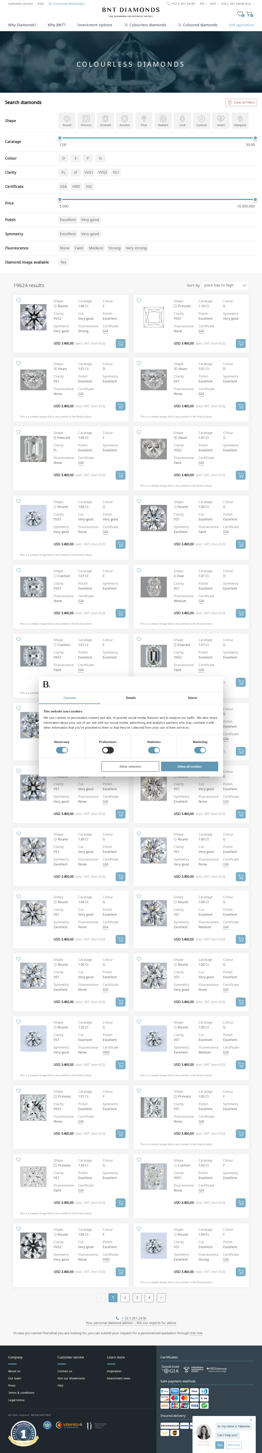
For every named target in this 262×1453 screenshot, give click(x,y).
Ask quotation (241, 25)
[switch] (108, 750)
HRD (76, 186)
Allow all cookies (189, 766)
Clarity (59, 314)
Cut (81, 314)
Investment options (94, 25)
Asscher (125, 125)
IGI (89, 186)
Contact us (65, 1371)
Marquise (240, 125)
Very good (90, 220)
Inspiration (114, 1371)
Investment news (118, 1378)
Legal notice (16, 1400)
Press (12, 1385)
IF (76, 172)
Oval (182, 125)
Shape (58, 301)
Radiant (163, 125)
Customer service (20, 3)
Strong (114, 248)
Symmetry (61, 326)
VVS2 (102, 172)
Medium (96, 248)
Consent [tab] (69, 698)
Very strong (136, 248)
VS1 (116, 172)
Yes (63, 262)
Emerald (105, 125)
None (64, 248)
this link (196, 1333)
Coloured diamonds (200, 25)
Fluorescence (88, 326)
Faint (79, 248)
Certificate (111, 326)
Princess (86, 125)
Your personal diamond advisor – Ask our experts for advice (131, 1323)
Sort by (193, 285)
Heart (221, 125)
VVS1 (89, 172)
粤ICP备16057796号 (41, 1415)
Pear (144, 125)
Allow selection (130, 766)
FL (63, 172)
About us (14, 1371)
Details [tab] (131, 698)
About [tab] (192, 698)
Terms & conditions (21, 1393)
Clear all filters (244, 102)
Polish (107, 314)
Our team (14, 1378)
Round (67, 125)
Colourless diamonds (148, 25)
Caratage (85, 301)
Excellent (68, 220)
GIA (63, 186)
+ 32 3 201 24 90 (133, 1318)
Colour (108, 301)
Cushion (201, 125)
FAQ (41, 3)
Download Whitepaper (69, 4)
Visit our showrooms (71, 1378)
